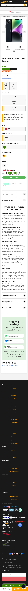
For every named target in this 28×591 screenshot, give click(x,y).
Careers (14, 488)
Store (14, 482)
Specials (14, 454)
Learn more (10, 133)
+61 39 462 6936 (8, 562)
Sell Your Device (5, 12)
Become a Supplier (14, 443)
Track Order (14, 419)
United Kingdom (14, 499)
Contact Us (14, 485)
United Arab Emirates (14, 496)
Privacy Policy (14, 392)
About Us (14, 388)
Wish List (14, 457)
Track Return (14, 422)
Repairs (14, 433)
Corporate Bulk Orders (14, 440)
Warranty (7, 133)
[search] (25, 5)
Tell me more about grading (6, 78)
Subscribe (14, 579)
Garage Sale (18, 12)
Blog (14, 398)
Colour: (4, 125)
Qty (10, 589)
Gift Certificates (14, 450)
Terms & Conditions (14, 395)
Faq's (3, 365)
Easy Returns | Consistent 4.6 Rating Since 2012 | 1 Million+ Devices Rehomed (14, 16)
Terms (7, 365)
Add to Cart (14, 177)
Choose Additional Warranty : (11, 143)
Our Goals (14, 464)
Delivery (14, 406)
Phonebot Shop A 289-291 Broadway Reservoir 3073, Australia (13, 559)
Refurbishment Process (14, 471)
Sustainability (14, 468)
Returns (16, 365)
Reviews (14, 416)
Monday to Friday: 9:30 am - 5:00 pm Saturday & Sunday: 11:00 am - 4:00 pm (13, 566)
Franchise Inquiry (14, 436)
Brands (14, 430)
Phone (14, 478)
